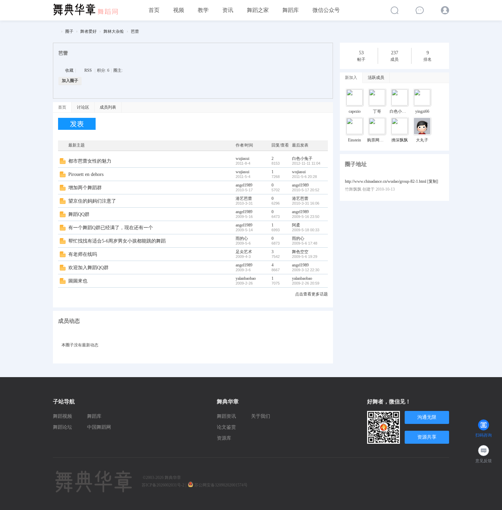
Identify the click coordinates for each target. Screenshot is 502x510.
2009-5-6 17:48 (304, 243)
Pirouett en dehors (85, 174)
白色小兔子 (302, 158)
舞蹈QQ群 (78, 214)
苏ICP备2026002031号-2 (163, 485)
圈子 (69, 31)
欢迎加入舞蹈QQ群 (88, 267)
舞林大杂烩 (113, 31)
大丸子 (422, 140)
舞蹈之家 (258, 10)
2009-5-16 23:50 (305, 217)
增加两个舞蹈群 (85, 187)
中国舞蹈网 (99, 427)
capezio (355, 111)
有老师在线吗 (82, 254)
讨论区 (83, 107)
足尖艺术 (244, 251)
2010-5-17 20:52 (305, 190)
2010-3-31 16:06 (305, 203)
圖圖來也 (77, 281)
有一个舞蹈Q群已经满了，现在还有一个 (110, 227)
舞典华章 (173, 477)
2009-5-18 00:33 (305, 230)
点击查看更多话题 (311, 294)
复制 (433, 181)
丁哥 (377, 111)
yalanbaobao (246, 278)
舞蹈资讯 (226, 416)
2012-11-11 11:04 (306, 163)
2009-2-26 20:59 (305, 283)
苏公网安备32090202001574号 (221, 485)
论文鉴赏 (226, 427)
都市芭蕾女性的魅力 (89, 161)
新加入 (351, 77)
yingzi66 (422, 111)
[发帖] (77, 124)
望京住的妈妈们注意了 (92, 201)
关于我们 (260, 416)
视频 (178, 10)
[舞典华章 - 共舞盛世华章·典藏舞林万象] (89, 7)
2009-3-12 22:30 (305, 270)
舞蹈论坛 (62, 427)
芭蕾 (135, 31)
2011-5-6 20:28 (304, 177)
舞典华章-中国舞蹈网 (55, 32)
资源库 (224, 438)
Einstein (354, 140)
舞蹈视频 (62, 416)
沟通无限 (426, 417)
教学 (203, 10)
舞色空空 (300, 251)
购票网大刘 (377, 140)
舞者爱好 (88, 31)
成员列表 (108, 107)
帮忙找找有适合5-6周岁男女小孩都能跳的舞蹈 (117, 241)
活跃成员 (376, 77)
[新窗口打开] (63, 162)
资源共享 (426, 437)
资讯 (227, 10)
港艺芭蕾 (244, 198)
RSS (88, 70)
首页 (154, 10)
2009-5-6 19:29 (304, 256)
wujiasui (242, 158)
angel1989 (244, 185)
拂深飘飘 (399, 140)
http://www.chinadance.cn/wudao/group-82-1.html (385, 181)
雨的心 (242, 238)
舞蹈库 (290, 10)
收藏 (69, 70)
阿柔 (296, 225)
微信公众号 (326, 10)
